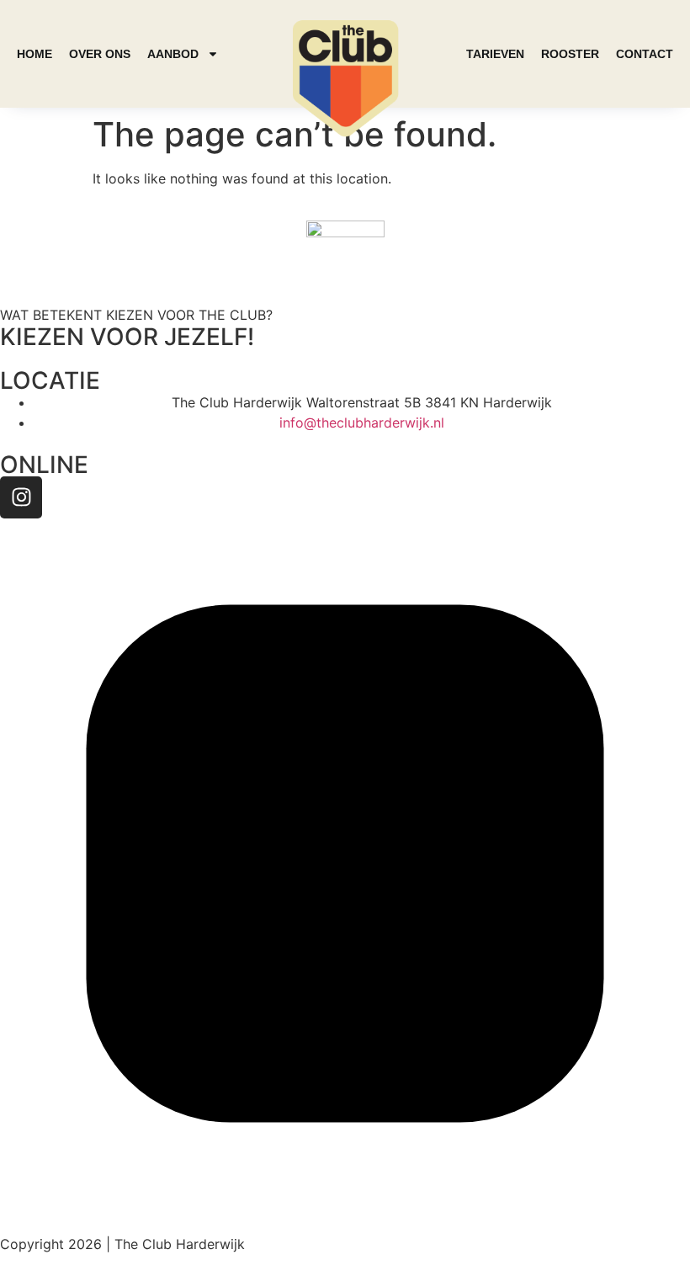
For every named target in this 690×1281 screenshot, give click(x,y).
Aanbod (173, 54)
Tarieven (495, 54)
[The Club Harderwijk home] (345, 78)
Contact (644, 54)
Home (34, 54)
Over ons (99, 54)
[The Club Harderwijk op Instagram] (345, 1203)
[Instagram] (21, 497)
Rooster (570, 54)
